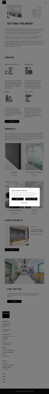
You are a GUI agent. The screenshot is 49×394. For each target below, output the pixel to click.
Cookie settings (24, 202)
